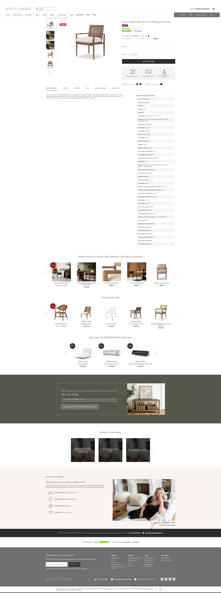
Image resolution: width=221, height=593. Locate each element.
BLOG (211, 15)
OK (160, 589)
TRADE (191, 15)
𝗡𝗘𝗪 (88, 15)
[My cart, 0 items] (213, 9)
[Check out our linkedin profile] (174, 579)
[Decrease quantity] (130, 54)
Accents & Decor (62, 15)
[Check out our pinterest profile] (166, 579)
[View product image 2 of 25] (50, 35)
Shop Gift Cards (166, 560)
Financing (131, 566)
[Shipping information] (148, 36)
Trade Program (116, 564)
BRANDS (183, 15)
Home (47, 18)
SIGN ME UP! (74, 564)
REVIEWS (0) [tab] (115, 88)
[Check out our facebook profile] (170, 579)
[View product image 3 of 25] (50, 45)
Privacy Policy (149, 560)
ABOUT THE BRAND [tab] (100, 88)
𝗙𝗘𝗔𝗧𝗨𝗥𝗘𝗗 (80, 15)
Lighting (51, 15)
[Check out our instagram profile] (162, 579)
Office (44, 15)
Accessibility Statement (149, 565)
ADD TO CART (149, 61)
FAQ (129, 564)
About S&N (114, 558)
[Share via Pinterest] (137, 84)
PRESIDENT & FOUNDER (167, 525)
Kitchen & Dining (17, 15)
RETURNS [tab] (77, 88)
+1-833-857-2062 (136, 533)
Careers (113, 562)
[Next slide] (175, 272)
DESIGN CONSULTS (201, 15)
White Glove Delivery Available (164, 76)
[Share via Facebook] (140, 84)
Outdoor (37, 15)
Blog (112, 560)
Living (8, 15)
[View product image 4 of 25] (50, 55)
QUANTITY (124, 54)
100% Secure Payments (149, 76)
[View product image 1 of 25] (50, 25)
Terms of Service (150, 558)
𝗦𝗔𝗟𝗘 (94, 15)
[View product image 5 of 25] (50, 65)
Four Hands (126, 28)
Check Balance (165, 558)
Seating (60, 18)
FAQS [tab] (87, 88)
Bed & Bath (28, 15)
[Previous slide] (46, 272)
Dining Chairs (66, 18)
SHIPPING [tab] (65, 88)
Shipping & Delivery (134, 558)
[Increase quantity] (135, 54)
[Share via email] (161, 84)
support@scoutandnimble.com (154, 533)
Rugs (71, 15)
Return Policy (149, 562)
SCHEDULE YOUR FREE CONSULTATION (80, 407)
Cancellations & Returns (133, 561)
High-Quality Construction (133, 76)
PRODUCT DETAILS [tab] (51, 88)
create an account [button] (203, 9)
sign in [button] (192, 9)
